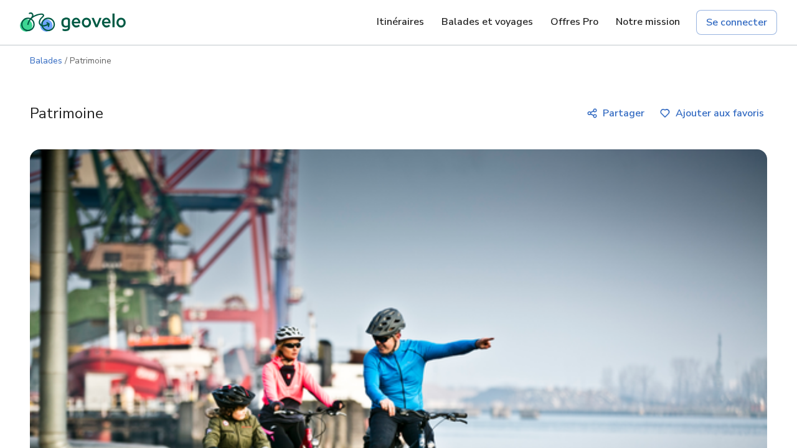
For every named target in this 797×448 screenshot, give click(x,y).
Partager (623, 113)
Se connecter (736, 22)
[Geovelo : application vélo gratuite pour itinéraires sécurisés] (73, 22)
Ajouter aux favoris (720, 113)
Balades (46, 61)
